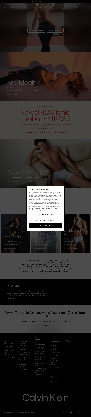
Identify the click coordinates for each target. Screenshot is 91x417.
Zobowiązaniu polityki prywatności (45, 210)
